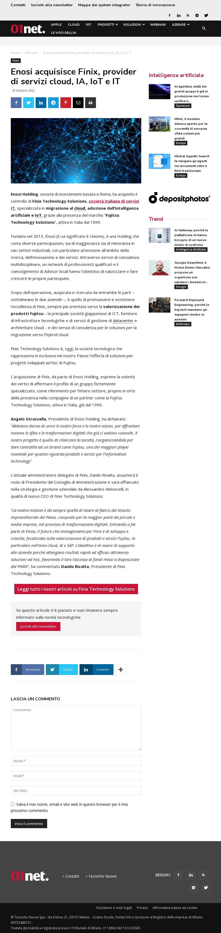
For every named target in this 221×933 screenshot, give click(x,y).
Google (181, 287)
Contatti (18, 5)
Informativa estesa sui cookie (175, 907)
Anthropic (183, 324)
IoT (88, 24)
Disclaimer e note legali (114, 907)
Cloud (74, 24)
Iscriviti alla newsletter (52, 5)
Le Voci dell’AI (63, 33)
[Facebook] (169, 15)
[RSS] (188, 15)
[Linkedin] (179, 15)
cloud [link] (79, 208)
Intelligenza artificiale (176, 75)
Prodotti (106, 24)
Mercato (31, 53)
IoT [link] (38, 215)
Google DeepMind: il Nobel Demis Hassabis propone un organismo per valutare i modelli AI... (192, 272)
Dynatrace (183, 106)
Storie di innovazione (155, 5)
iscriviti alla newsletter (38, 626)
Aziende (179, 24)
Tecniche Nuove (102, 876)
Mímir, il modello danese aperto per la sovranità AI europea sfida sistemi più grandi (190, 129)
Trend (156, 219)
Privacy (142, 907)
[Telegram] (197, 15)
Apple (56, 24)
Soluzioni (132, 24)
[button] (203, 28)
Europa (181, 143)
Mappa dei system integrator (104, 5)
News (15, 60)
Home (15, 53)
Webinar (157, 24)
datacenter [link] (123, 320)
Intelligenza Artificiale (191, 249)
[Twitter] (206, 15)
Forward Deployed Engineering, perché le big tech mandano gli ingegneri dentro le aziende (191, 310)
